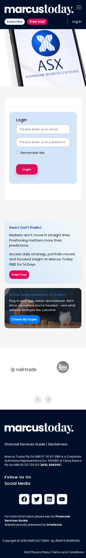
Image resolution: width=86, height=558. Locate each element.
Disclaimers (57, 444)
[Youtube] (62, 499)
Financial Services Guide (25, 444)
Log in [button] (76, 21)
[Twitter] (37, 499)
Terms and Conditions (68, 552)
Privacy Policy (40, 552)
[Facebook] (24, 499)
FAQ (26, 552)
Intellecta (54, 525)
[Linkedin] (49, 499)
